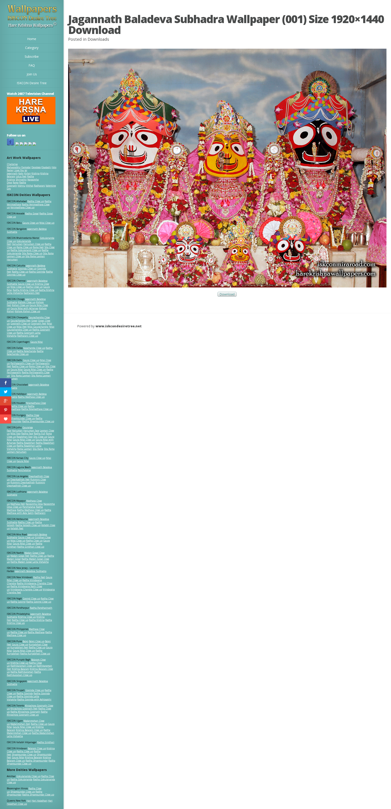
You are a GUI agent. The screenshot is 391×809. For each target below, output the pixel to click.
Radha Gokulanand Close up (25, 250)
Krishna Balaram (20, 668)
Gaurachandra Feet (20, 320)
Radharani (39, 185)
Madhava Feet (17, 503)
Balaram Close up (37, 748)
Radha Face (27, 433)
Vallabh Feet (16, 528)
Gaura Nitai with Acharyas (24, 308)
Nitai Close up (46, 222)
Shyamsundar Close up (22, 418)
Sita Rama (38, 448)
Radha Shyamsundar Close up (38, 421)
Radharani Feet (32, 292)
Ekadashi (46, 167)
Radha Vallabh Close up (28, 525)
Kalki (21, 173)
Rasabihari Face (25, 436)
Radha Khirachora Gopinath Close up (27, 713)
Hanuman (17, 244)
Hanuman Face (31, 430)
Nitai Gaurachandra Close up (30, 328)
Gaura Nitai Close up (35, 369)
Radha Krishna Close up (25, 290)
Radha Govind (18, 601)
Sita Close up (40, 436)
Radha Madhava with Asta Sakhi (29, 511)
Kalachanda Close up (34, 347)
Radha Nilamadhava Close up (36, 409)
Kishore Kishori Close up (27, 311)
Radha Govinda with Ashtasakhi (34, 699)
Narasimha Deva (34, 503)
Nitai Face (15, 433)
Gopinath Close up (20, 323)
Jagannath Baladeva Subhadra (27, 493)
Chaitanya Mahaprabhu (14, 166)
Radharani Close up (27, 335)
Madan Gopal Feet (19, 555)
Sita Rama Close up (32, 253)
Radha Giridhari (45, 742)
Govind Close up (31, 598)
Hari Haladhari (39, 800)
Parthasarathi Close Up (22, 363)
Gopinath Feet (38, 323)
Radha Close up (35, 201)
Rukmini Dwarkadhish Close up (26, 484)
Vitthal (29, 185)
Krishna (35, 173)
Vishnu (21, 185)
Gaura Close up (30, 222)
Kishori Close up (20, 305)
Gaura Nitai (36, 341)
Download (227, 294)
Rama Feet (38, 247)
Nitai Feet (22, 326)
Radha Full (39, 433)
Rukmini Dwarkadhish (22, 482)
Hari (28, 800)
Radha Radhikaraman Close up (24, 673)
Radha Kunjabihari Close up (35, 653)
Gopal (34, 320)
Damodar (26, 167)
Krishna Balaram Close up (29, 730)
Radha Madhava (36, 632)
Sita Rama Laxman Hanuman (26, 258)
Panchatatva (24, 470)
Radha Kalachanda (26, 351)
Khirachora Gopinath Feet (24, 708)
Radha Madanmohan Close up (28, 731)
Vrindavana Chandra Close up (26, 589)
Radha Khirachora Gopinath (25, 711)
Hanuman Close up (33, 244)
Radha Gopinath (16, 184)
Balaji (25, 641)
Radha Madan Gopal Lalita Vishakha (29, 561)
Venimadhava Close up (22, 207)
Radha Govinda (37, 271)
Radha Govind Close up (38, 601)
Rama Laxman (24, 448)
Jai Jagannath (17, 172)
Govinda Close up (27, 268)
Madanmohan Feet (20, 723)
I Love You (19, 170)
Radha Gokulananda (21, 779)
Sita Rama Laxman (21, 375)
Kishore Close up (26, 302)
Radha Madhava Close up (31, 396)
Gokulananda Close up (28, 776)
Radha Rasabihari (26, 442)
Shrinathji (21, 179)
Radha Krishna (37, 620)
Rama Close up (24, 247)
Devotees (36, 167)
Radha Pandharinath (41, 607)
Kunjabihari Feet (19, 647)
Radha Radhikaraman (21, 671)
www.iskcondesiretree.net (118, 326)
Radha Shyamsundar (37, 760)
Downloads (98, 39)
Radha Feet (39, 577)
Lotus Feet (21, 176)
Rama (16, 182)
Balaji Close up (36, 641)
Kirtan (27, 173)
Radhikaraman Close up (23, 665)
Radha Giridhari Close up (30, 546)
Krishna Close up (27, 616)
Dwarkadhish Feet (20, 479)
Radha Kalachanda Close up (25, 352)
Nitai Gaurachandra (37, 326)
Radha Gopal (32, 213)
